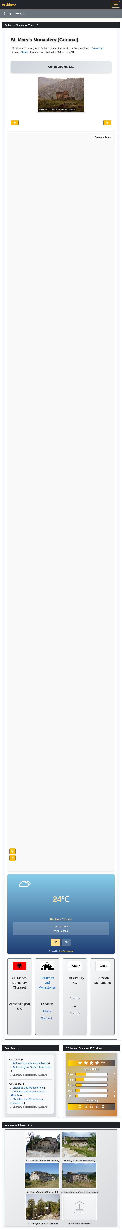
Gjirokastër (97, 48)
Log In (21, 13)
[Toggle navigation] (115, 4)
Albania (24, 52)
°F (66, 942)
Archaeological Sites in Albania (30, 1063)
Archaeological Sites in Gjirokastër (31, 1067)
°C (55, 942)
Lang (9, 13)
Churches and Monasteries (47, 982)
